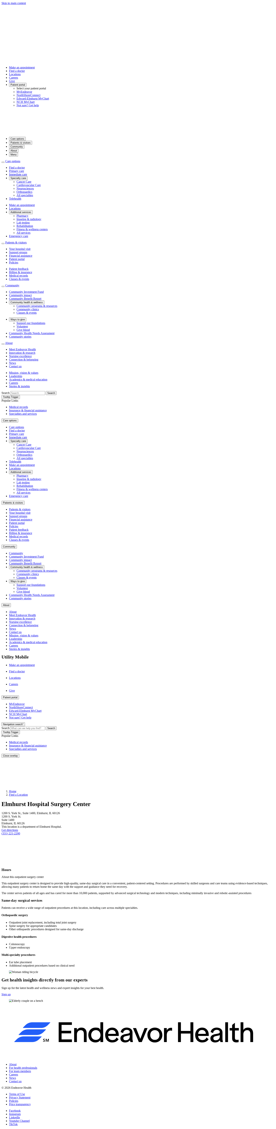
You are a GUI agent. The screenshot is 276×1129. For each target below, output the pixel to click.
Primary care (16, 171)
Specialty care (18, 178)
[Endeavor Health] (138, 132)
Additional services (21, 212)
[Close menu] (3, 162)
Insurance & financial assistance (28, 410)
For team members (20, 1071)
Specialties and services (23, 413)
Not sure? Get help (28, 105)
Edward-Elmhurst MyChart (33, 98)
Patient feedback (19, 268)
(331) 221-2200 (11, 833)
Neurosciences (25, 188)
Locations (15, 74)
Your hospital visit (19, 248)
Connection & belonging (23, 359)
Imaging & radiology (29, 219)
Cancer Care (24, 181)
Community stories (20, 336)
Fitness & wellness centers (32, 229)
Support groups (18, 252)
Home (12, 791)
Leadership (15, 376)
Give (12, 81)
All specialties (25, 195)
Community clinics (28, 309)
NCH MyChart (26, 102)
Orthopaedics (24, 191)
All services (23, 232)
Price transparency (20, 1104)
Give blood (23, 329)
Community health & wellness (27, 302)
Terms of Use (17, 1094)
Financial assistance (20, 255)
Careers (13, 77)
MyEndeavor (24, 91)
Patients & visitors (21, 142)
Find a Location (18, 794)
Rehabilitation (25, 226)
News (12, 363)
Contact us (15, 366)
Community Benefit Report (25, 298)
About (14, 150)
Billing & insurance (20, 272)
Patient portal (18, 84)
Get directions (10, 830)
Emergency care (18, 236)
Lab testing (23, 222)
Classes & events (19, 279)
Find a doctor (17, 70)
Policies (13, 262)
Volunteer (22, 326)
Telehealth (15, 198)
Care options (17, 138)
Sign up (6, 994)
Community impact (20, 295)
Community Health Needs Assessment (31, 333)
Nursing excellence (20, 356)
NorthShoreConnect (28, 95)
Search (6, 392)
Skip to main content (14, 3)
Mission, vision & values (23, 372)
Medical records (18, 275)
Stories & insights (19, 386)
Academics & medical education (28, 379)
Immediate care (18, 174)
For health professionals (23, 1067)
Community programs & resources (37, 306)
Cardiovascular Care (29, 185)
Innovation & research (22, 352)
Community (17, 146)
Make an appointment (22, 67)
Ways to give (18, 319)
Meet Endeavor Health (22, 349)
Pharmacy (22, 215)
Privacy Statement (19, 1097)
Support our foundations (31, 323)
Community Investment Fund (26, 291)
